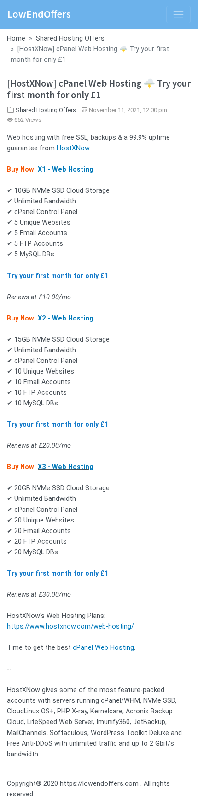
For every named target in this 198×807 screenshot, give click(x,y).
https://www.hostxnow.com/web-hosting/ (70, 626)
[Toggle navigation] (178, 14)
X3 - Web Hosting (65, 467)
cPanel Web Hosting (103, 648)
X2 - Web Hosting (65, 318)
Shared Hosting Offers (70, 38)
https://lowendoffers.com (99, 784)
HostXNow (73, 148)
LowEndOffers (39, 13)
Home (16, 38)
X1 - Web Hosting (65, 169)
